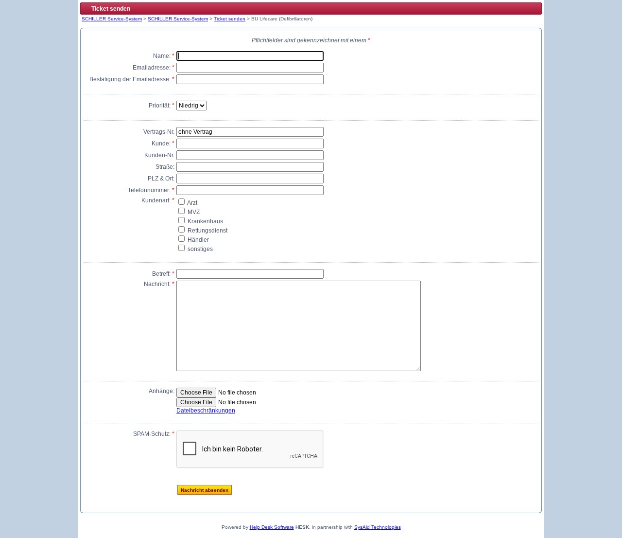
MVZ (193, 212)
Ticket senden (229, 18)
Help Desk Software (272, 527)
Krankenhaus (204, 221)
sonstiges (199, 249)
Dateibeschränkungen (205, 410)
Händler (197, 239)
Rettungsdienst (206, 230)
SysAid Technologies (377, 527)
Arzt (191, 202)
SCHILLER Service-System (112, 18)
